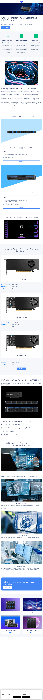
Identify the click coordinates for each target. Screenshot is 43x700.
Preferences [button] (24, 694)
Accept (26, 696)
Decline (17, 696)
